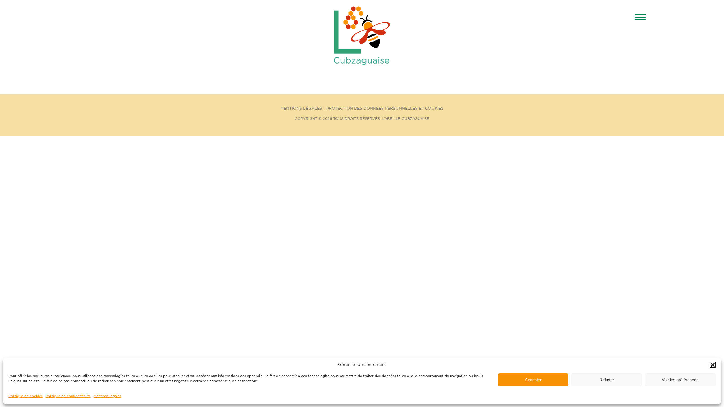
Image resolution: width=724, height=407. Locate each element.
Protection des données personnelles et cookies (385, 109)
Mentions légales (107, 396)
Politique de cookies (25, 396)
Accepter (533, 379)
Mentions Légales (301, 109)
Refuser (606, 379)
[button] (713, 365)
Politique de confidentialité (68, 396)
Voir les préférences (680, 379)
